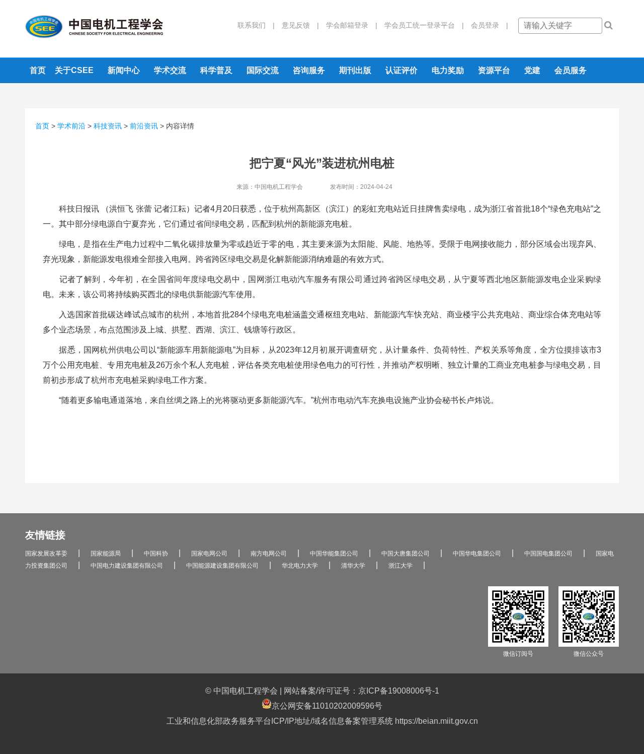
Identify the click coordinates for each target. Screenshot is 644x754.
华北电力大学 (300, 565)
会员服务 (570, 70)
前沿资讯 (144, 126)
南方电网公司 (269, 553)
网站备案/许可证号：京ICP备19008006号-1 (361, 691)
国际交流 (263, 70)
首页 (38, 70)
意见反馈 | (297, 25)
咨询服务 (309, 70)
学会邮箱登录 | (348, 25)
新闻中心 (124, 70)
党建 (532, 70)
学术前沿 (71, 126)
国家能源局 (106, 553)
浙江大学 (400, 565)
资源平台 (494, 70)
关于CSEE (74, 70)
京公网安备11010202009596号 (327, 706)
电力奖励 (448, 70)
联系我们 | (256, 25)
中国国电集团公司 (548, 553)
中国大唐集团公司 (405, 553)
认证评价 (401, 70)
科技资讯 (108, 126)
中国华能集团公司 (334, 553)
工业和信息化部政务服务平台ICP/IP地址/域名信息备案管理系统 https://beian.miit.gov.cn (322, 721)
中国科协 (156, 553)
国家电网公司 (209, 553)
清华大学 (353, 565)
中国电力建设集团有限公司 (127, 565)
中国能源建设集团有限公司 (222, 565)
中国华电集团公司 (477, 553)
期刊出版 (355, 70)
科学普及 (216, 70)
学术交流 (170, 70)
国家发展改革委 (46, 553)
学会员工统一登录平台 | (420, 25)
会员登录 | (486, 25)
